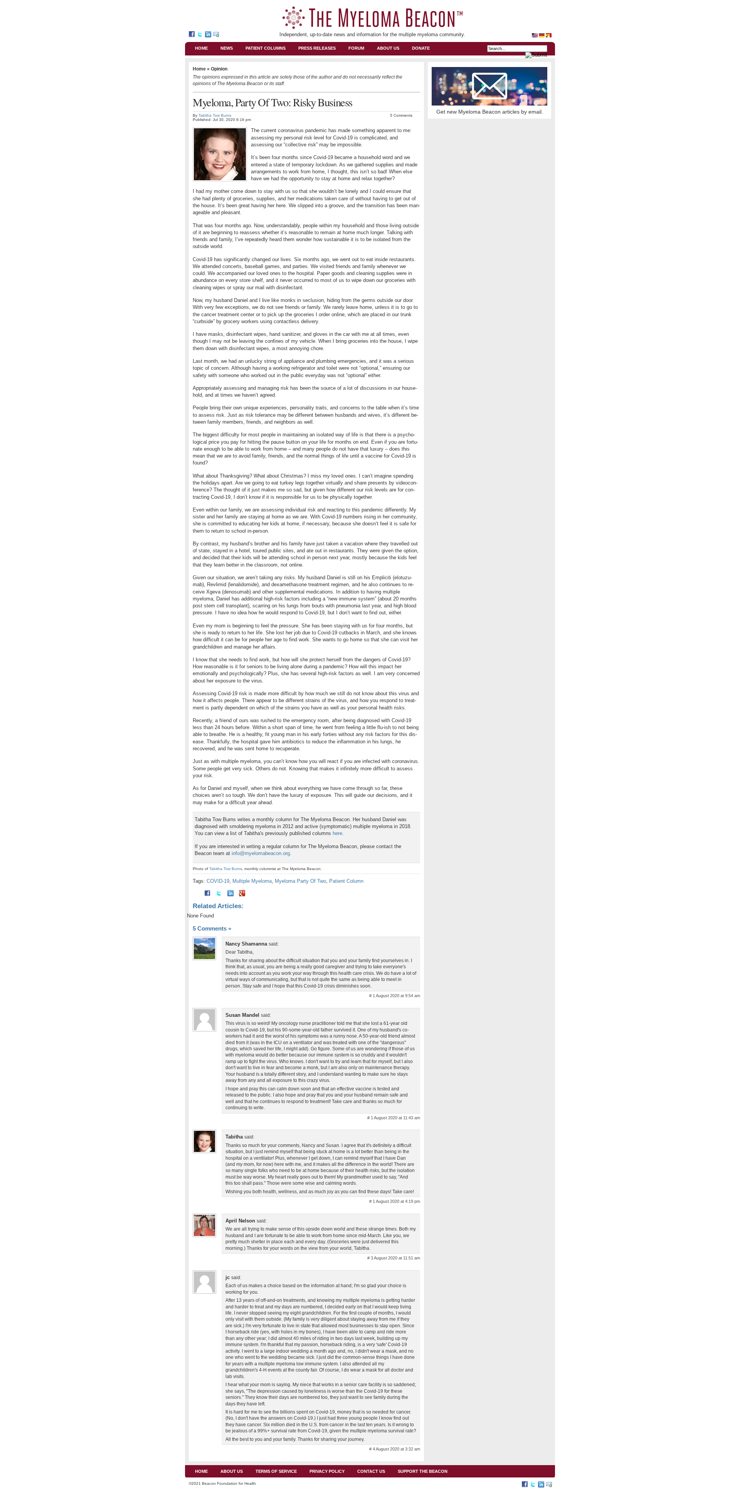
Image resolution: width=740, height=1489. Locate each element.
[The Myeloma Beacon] (372, 18)
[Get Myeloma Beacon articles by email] (217, 35)
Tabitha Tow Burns (214, 115)
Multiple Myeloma (252, 881)
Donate (421, 48)
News (226, 48)
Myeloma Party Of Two (300, 881)
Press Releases (317, 48)
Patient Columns (266, 48)
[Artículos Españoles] (549, 32)
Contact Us (371, 1471)
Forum (356, 48)
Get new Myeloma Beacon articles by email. (489, 112)
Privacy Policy (327, 1471)
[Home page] (535, 32)
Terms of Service (276, 1471)
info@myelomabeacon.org (261, 853)
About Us (388, 48)
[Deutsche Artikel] (542, 32)
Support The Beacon (422, 1471)
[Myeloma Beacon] (193, 35)
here (337, 833)
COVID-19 (218, 881)
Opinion (219, 68)
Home (201, 48)
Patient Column (346, 881)
